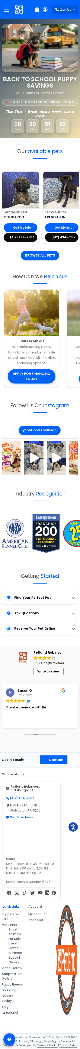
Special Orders (14, 959)
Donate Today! (7, 998)
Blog (5, 1007)
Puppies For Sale (10, 916)
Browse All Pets (40, 255)
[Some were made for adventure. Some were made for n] (56, 458)
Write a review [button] (48, 671)
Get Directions (21, 817)
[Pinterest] (54, 892)
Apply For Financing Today (31, 376)
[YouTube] (40, 892)
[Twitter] (32, 892)
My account (37, 914)
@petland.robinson (40, 430)
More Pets (9, 925)
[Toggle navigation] (7, 9)
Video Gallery (12, 968)
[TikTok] (25, 892)
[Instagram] (17, 892)
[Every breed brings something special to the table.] (11, 458)
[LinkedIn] (47, 892)
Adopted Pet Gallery (12, 976)
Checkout (36, 920)
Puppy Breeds (12, 984)
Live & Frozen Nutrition (15, 948)
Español (11, 1012)
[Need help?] (9, 1039)
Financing (9, 990)
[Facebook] (9, 892)
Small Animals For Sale (15, 934)
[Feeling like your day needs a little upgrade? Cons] (33, 458)
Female (15, 212)
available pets (45, 151)
